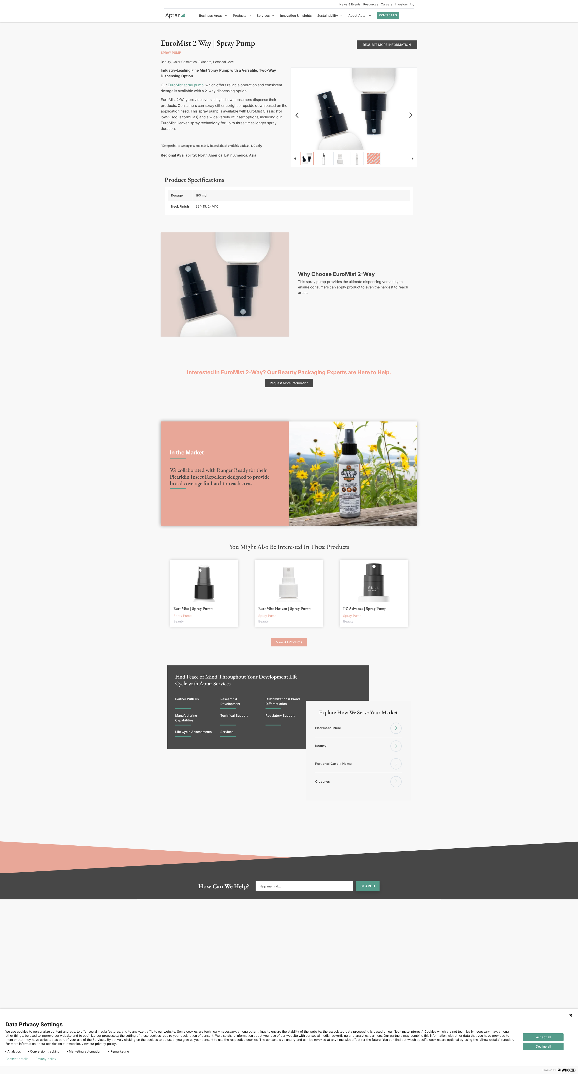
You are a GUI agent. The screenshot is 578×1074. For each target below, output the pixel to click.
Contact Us (388, 15)
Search (368, 886)
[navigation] (297, 115)
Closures (322, 781)
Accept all (543, 1037)
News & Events (350, 4)
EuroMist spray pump (186, 85)
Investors (401, 4)
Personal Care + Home (333, 763)
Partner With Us (187, 699)
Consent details (16, 1059)
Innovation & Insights (296, 15)
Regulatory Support (280, 715)
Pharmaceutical (328, 728)
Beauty (320, 746)
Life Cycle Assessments (193, 732)
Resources (370, 4)
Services (226, 732)
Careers (386, 4)
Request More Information (387, 45)
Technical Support (234, 715)
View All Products (289, 642)
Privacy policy (45, 1059)
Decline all (543, 1046)
